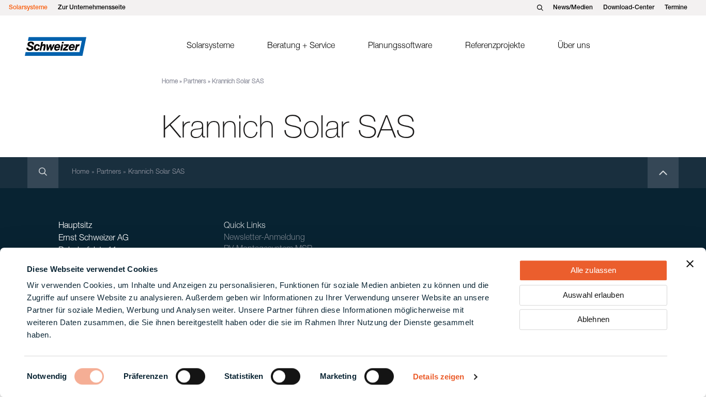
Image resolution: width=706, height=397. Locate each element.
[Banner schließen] (690, 263)
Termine (676, 8)
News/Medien (573, 8)
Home (170, 82)
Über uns (574, 46)
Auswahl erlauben (593, 295)
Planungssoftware (400, 46)
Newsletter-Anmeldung (264, 238)
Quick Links (245, 226)
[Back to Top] (663, 172)
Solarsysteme (28, 8)
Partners (194, 82)
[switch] (190, 376)
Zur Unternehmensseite (92, 8)
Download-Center (628, 8)
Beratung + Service (301, 46)
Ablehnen (593, 319)
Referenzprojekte (495, 46)
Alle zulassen (593, 270)
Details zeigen (438, 376)
